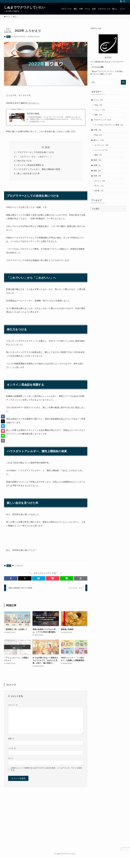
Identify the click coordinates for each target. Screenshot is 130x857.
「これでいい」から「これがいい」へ (34, 156)
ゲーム (98, 100)
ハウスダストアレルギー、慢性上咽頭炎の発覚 (38, 169)
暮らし (99, 140)
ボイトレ (99, 181)
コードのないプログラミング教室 (108, 125)
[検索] (124, 1)
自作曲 (98, 191)
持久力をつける (24, 161)
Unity (98, 105)
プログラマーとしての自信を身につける (35, 152)
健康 (98, 155)
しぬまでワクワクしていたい (24, 7)
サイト (10, 758)
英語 (97, 160)
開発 (98, 115)
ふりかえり (19, 566)
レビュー (99, 110)
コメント (13, 705)
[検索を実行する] (123, 82)
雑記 (8, 36)
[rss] (121, 1)
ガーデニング (101, 145)
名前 (11, 739)
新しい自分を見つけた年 (28, 173)
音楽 (97, 176)
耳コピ (98, 186)
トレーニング (100, 150)
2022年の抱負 (33, 114)
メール (12, 748)
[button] (11, 578)
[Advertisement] (65, 823)
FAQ (98, 135)
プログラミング (102, 120)
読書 (97, 165)
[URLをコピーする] (80, 578)
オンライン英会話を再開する (30, 165)
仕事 (97, 130)
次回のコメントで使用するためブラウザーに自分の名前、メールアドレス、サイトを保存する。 (46, 769)
